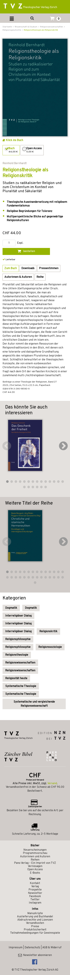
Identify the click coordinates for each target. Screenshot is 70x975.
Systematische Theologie (20, 686)
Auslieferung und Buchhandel (35, 916)
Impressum (15, 947)
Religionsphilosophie (18, 639)
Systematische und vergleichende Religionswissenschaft (34, 704)
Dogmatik (11, 608)
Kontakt (35, 883)
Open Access (35, 869)
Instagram (35, 903)
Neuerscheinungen (35, 850)
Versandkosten (35, 923)
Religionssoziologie (50, 647)
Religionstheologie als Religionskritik (41, 30)
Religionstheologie (16, 655)
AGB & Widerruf (52, 947)
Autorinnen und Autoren (35, 856)
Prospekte (35, 889)
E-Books (35, 873)
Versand (52, 783)
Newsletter (35, 893)
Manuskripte (35, 913)
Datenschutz (32, 947)
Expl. (20, 243)
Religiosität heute (16, 678)
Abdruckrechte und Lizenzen (35, 920)
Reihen (35, 860)
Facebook (35, 896)
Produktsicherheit (35, 929)
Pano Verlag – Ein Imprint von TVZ (35, 863)
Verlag (35, 886)
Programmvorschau (35, 853)
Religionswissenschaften (20, 662)
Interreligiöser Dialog (18, 616)
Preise (35, 926)
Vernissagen (35, 866)
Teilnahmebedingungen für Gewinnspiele (35, 933)
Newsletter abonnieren (37, 955)
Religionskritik (48, 631)
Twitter (35, 899)
